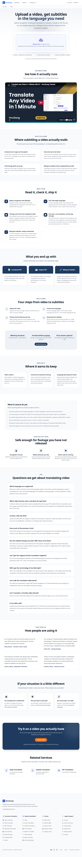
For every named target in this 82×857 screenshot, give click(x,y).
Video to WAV (47, 823)
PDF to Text (47, 820)
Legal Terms (67, 828)
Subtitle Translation (29, 826)
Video (25, 820)
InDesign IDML (8, 837)
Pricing (66, 820)
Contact (66, 834)
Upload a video (41, 740)
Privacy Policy (67, 826)
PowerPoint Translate (10, 828)
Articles (66, 849)
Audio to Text (47, 826)
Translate (16, 2)
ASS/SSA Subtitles (29, 840)
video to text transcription (43, 705)
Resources (32, 2)
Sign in (70, 2)
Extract (24, 2)
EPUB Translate (8, 834)
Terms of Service (68, 823)
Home (61, 849)
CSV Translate (8, 831)
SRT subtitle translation (10, 707)
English (76, 2)
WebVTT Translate (29, 831)
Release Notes (68, 831)
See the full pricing (41, 344)
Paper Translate (28, 837)
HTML (6, 840)
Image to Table (48, 828)
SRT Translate (28, 828)
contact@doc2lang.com (9, 809)
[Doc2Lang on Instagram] (54, 850)
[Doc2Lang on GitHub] (57, 850)
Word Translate (8, 823)
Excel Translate (8, 820)
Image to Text (47, 831)
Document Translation (74, 849)
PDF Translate (8, 826)
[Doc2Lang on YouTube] (51, 850)
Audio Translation (29, 823)
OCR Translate (28, 834)
